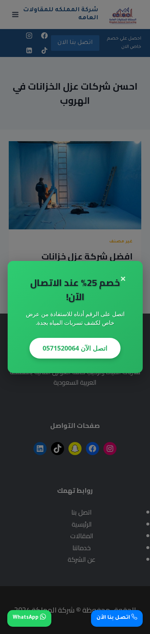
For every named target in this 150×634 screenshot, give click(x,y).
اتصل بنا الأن (113, 618)
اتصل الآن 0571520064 (75, 348)
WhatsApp (26, 618)
